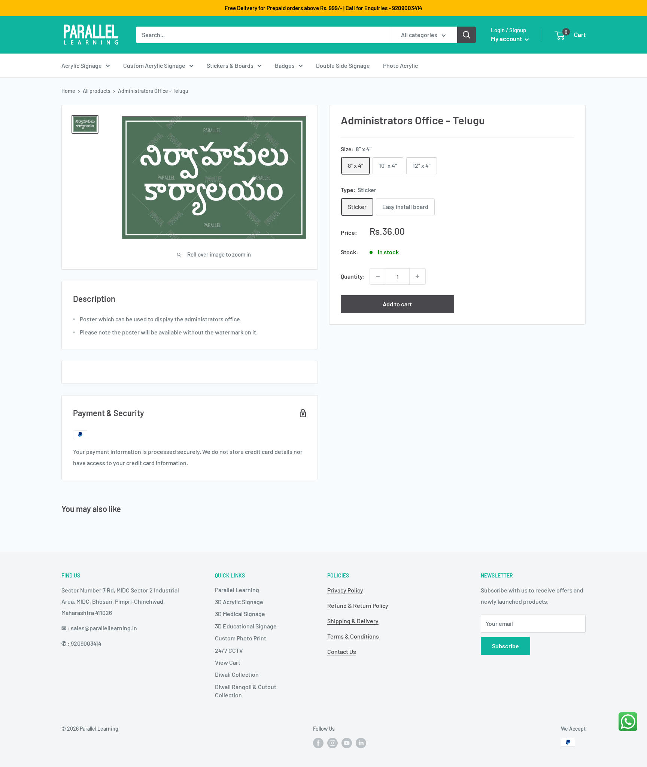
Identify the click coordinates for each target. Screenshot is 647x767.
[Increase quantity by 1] (417, 276)
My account (507, 38)
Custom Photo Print (240, 638)
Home (68, 91)
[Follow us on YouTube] (346, 743)
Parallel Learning (237, 589)
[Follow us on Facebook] (318, 743)
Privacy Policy (345, 590)
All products (96, 91)
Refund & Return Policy (357, 605)
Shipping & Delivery (353, 620)
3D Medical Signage (240, 613)
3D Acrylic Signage (239, 601)
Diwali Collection (237, 674)
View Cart (227, 662)
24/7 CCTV (229, 650)
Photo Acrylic (400, 65)
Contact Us (341, 651)
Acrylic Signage (81, 65)
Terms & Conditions (353, 636)
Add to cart (397, 303)
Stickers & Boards (230, 65)
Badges (285, 65)
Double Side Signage (343, 65)
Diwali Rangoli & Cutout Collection (245, 690)
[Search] (466, 35)
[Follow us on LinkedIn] (361, 743)
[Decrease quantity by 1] (378, 276)
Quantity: (353, 276)
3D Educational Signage (246, 626)
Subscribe (505, 645)
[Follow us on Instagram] (332, 743)
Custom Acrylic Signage (154, 65)
